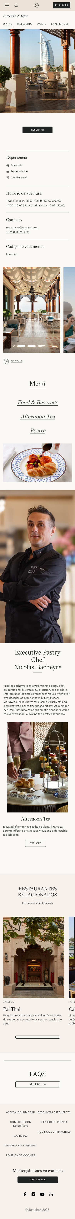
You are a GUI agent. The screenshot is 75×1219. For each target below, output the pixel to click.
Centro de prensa (54, 1122)
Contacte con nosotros (20, 1124)
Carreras (21, 1136)
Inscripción (37, 1180)
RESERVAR (61, 5)
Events (42, 24)
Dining (7, 24)
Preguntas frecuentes (54, 1112)
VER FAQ (35, 1084)
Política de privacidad (54, 1132)
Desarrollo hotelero (21, 1146)
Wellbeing (24, 24)
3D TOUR (16, 361)
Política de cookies (20, 1156)
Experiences (60, 24)
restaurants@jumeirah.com (22, 227)
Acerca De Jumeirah (20, 1112)
